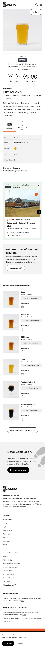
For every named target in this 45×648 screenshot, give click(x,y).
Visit (4, 527)
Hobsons (16, 168)
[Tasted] (34, 76)
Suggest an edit (15, 268)
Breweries (6, 541)
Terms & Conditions (10, 578)
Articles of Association (11, 567)
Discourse (6, 581)
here (22, 601)
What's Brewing (9, 585)
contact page (7, 506)
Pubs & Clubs (7, 530)
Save (37, 12)
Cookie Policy (7, 570)
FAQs (37, 504)
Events (5, 537)
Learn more (22, 637)
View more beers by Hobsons (22, 430)
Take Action (7, 534)
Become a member (18, 470)
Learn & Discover (9, 553)
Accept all (8, 643)
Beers (5, 544)
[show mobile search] (36, 4)
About (5, 523)
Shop (5, 556)
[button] (39, 212)
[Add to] (36, 194)
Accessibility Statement (11, 563)
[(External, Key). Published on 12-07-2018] (22, 214)
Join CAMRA (7, 520)
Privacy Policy (8, 560)
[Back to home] (9, 4)
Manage (20, 643)
